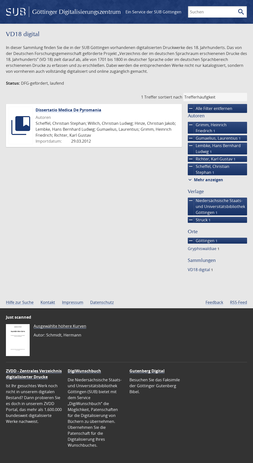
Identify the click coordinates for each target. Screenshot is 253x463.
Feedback (214, 302)
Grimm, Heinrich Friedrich (207, 127)
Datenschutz (102, 302)
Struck (199, 220)
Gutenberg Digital (147, 371)
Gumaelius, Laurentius (214, 138)
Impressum (72, 302)
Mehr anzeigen (205, 180)
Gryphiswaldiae (203, 248)
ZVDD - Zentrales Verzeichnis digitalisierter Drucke (34, 374)
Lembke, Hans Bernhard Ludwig (214, 148)
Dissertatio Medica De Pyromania (68, 110)
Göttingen (202, 241)
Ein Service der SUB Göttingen (153, 12)
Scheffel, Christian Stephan (208, 169)
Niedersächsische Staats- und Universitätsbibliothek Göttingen (216, 206)
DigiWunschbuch (84, 371)
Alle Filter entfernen (210, 108)
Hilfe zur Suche (20, 302)
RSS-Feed (238, 302)
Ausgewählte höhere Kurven (60, 326)
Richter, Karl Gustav (211, 159)
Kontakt (48, 302)
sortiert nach (170, 97)
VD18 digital (200, 269)
